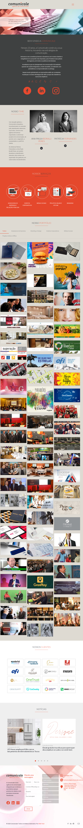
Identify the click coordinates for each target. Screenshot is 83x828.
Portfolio (45, 788)
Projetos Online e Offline (9, 236)
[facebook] (8, 803)
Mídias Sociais (68, 231)
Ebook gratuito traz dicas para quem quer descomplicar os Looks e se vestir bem (59, 749)
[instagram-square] (18, 803)
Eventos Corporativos (52, 231)
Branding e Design (36, 231)
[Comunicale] (18, 4)
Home (45, 776)
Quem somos (47, 780)
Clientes (45, 793)
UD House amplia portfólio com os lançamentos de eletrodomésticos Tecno (23, 750)
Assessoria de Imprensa (18, 231)
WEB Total (41, 823)
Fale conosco (47, 801)
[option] (24, 737)
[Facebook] (68, 824)
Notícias (45, 797)
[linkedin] (13, 803)
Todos (4, 231)
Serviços (45, 784)
